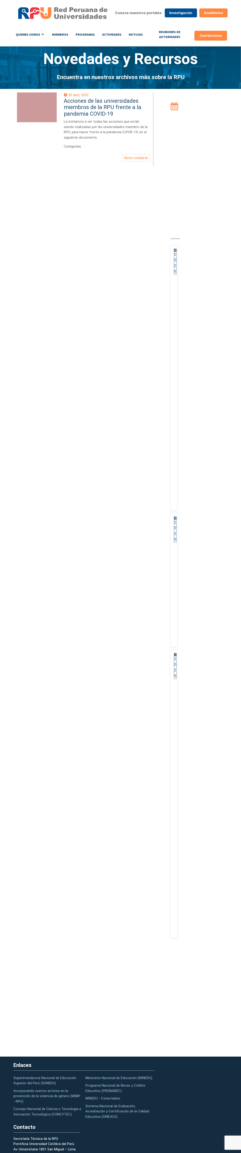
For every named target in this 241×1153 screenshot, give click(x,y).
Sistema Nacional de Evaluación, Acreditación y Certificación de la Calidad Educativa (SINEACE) (117, 1111)
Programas (85, 34)
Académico (213, 13)
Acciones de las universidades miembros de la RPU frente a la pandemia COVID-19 (102, 107)
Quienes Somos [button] (28, 34)
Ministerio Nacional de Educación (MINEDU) (118, 1078)
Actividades (111, 34)
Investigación (180, 13)
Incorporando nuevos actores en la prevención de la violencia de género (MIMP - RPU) (46, 1096)
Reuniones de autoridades (169, 34)
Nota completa (136, 158)
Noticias (136, 34)
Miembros (60, 34)
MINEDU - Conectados (102, 1098)
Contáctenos (211, 36)
